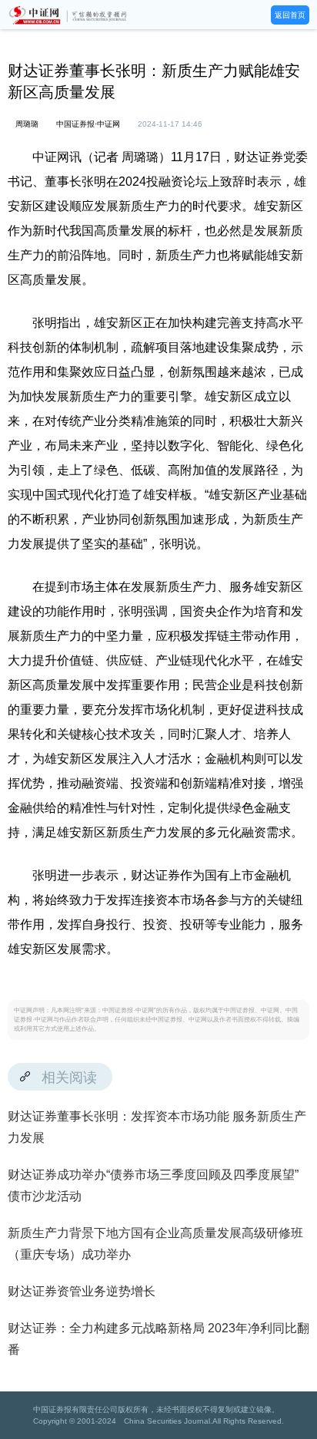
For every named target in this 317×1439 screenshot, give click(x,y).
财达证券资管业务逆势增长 (81, 1291)
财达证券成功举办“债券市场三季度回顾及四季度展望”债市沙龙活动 (153, 1185)
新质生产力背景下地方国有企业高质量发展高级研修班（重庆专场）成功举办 (155, 1243)
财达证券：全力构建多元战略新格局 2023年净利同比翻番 (158, 1339)
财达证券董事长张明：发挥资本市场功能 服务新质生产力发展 (157, 1127)
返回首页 (290, 15)
